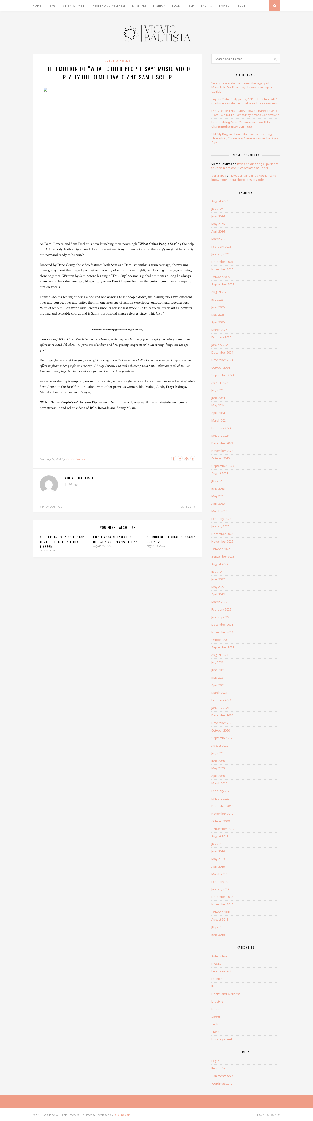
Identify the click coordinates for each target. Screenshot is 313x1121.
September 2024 (222, 375)
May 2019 (218, 859)
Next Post (186, 506)
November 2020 (222, 723)
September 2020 (222, 738)
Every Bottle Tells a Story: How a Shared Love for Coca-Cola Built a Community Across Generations (245, 113)
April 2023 (218, 504)
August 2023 (219, 473)
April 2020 (218, 776)
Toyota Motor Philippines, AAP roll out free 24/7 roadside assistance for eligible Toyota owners (244, 101)
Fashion (159, 5)
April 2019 (218, 866)
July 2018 (217, 927)
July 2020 (217, 753)
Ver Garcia (218, 175)
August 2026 (219, 201)
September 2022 (222, 556)
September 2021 (222, 647)
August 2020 (219, 745)
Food (176, 5)
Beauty (216, 964)
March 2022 (219, 602)
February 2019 (221, 882)
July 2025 (217, 299)
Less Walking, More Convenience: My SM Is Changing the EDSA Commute (241, 124)
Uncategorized (221, 1039)
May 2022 (218, 587)
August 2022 (219, 564)
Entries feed (219, 1068)
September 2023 (222, 466)
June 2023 (218, 488)
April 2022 (218, 594)
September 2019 (222, 829)
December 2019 (222, 806)
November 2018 (222, 904)
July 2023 (217, 481)
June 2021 (218, 670)
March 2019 (219, 874)
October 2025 (220, 277)
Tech (190, 5)
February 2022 (221, 609)
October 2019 (220, 821)
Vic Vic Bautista (75, 459)
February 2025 (221, 337)
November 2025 (222, 269)
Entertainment (74, 5)
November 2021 (222, 632)
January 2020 (220, 798)
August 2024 (219, 383)
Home (37, 5)
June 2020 (218, 761)
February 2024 (221, 428)
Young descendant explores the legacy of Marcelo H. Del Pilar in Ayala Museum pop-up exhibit (242, 87)
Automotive (219, 956)
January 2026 (220, 254)
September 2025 (222, 284)
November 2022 (222, 541)
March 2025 (219, 330)
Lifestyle (139, 5)
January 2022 (220, 617)
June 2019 (218, 851)
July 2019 (217, 844)
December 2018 (222, 897)
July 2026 (217, 209)
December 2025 (222, 262)
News (52, 5)
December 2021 (222, 624)
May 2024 (218, 405)
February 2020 (221, 791)
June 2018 (218, 934)
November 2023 (222, 451)
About (241, 5)
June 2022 (218, 579)
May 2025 (218, 314)
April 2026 (218, 231)
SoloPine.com (122, 1114)
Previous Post (52, 506)
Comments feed (222, 1076)
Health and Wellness (109, 5)
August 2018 (219, 919)
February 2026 (221, 246)
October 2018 (220, 912)
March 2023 (219, 511)
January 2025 (220, 345)
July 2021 (217, 662)
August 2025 (219, 292)
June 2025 (218, 307)
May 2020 (218, 768)
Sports (206, 5)
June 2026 (218, 216)
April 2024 (218, 413)
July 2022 (217, 572)
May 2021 (218, 677)
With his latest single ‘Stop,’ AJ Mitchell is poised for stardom (63, 541)
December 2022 (222, 534)
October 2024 (220, 367)
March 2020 (219, 783)
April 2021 (218, 685)
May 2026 (218, 224)
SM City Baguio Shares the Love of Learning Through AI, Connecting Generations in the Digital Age (245, 138)
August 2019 (219, 836)
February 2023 (221, 519)
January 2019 (220, 889)
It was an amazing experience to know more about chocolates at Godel (245, 166)
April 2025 (218, 322)
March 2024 (219, 420)
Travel (224, 5)
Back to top (267, 1114)
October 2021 (220, 640)
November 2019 (222, 813)
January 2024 (220, 435)
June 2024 (218, 398)
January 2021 (220, 708)
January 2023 (220, 526)
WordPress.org (221, 1083)
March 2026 (219, 239)
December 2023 (222, 443)
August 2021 (219, 655)
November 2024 (222, 360)
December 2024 (222, 352)
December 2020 (222, 715)
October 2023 (220, 458)
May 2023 (218, 496)
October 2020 (220, 730)
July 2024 (217, 390)
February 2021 (221, 700)
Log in (215, 1061)
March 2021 (219, 693)
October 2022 (220, 549)
